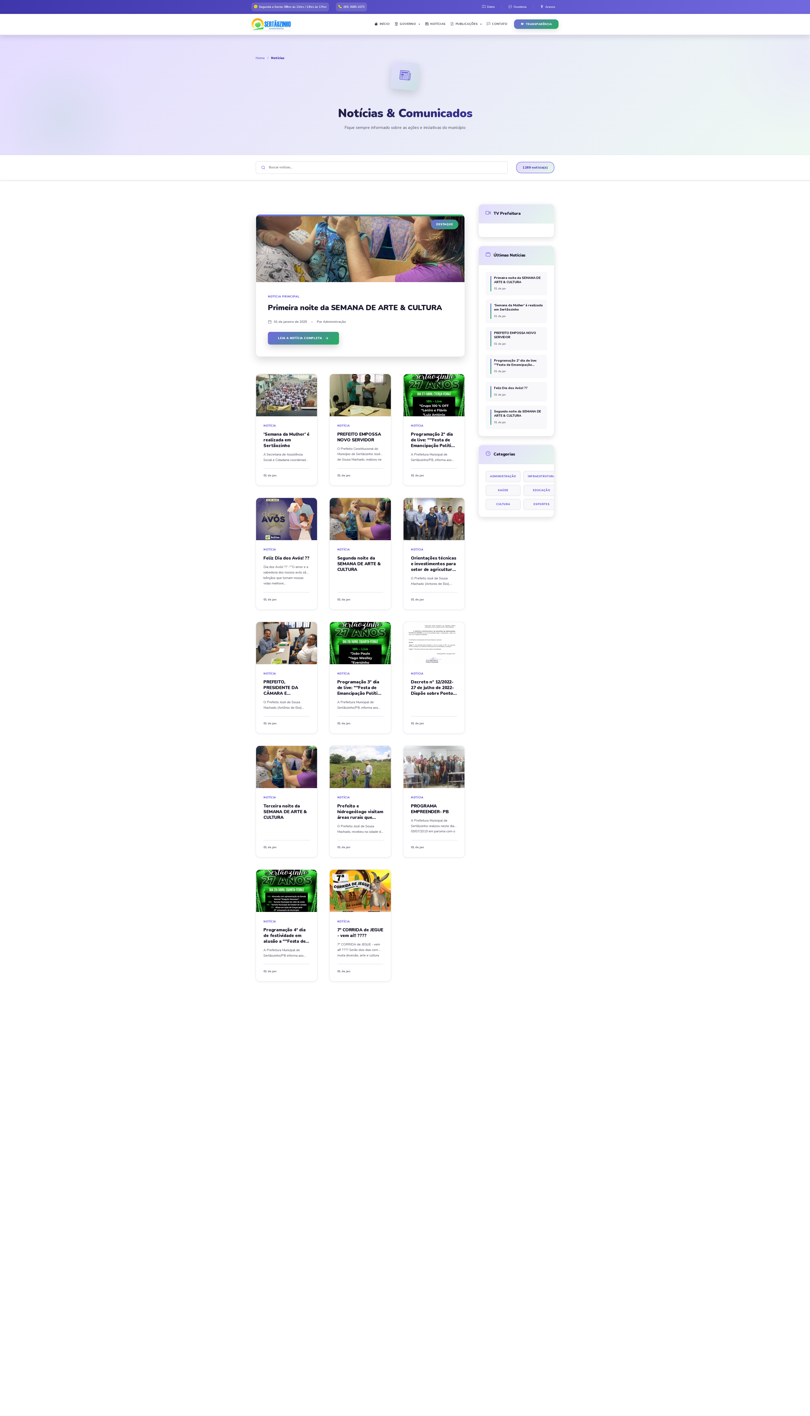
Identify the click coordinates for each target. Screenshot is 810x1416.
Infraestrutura (541, 476)
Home (260, 58)
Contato (499, 24)
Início (385, 24)
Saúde (503, 490)
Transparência (539, 24)
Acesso (550, 7)
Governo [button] (408, 24)
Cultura (503, 504)
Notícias (437, 24)
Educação (541, 490)
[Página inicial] (272, 24)
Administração (503, 476)
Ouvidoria (520, 7)
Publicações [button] (467, 24)
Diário (491, 7)
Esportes (541, 504)
